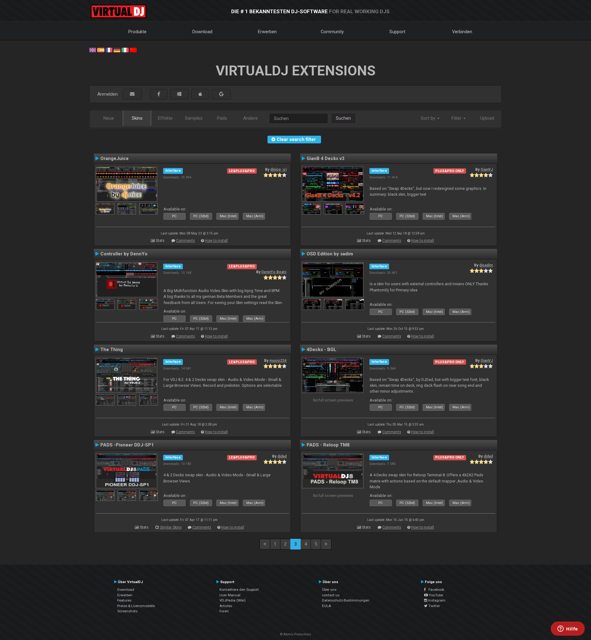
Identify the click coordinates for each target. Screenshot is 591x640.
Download (202, 31)
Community (332, 31)
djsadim (486, 265)
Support (397, 31)
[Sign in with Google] (221, 94)
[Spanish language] (100, 49)
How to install (216, 240)
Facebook (435, 589)
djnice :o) (278, 169)
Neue (108, 118)
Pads (222, 118)
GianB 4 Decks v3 (325, 158)
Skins (137, 118)
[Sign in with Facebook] (158, 94)
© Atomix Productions (295, 634)
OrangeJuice (114, 158)
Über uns (329, 589)
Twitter (434, 606)
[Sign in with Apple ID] (200, 94)
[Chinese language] (133, 49)
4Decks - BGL (321, 349)
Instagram (436, 600)
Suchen (343, 118)
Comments (185, 240)
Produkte (137, 31)
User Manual (229, 595)
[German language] (117, 49)
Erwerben (267, 31)
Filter (457, 118)
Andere (250, 118)
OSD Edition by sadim (330, 254)
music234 (278, 360)
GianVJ (486, 169)
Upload (487, 118)
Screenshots (127, 611)
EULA (326, 606)
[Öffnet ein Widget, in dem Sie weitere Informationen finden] (568, 629)
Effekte (165, 118)
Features (124, 600)
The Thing (111, 349)
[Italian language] (125, 49)
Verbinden (462, 31)
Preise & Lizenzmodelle (136, 606)
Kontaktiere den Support (239, 589)
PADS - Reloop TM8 (328, 445)
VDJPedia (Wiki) (232, 600)
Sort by (428, 118)
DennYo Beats (274, 272)
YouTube (435, 595)
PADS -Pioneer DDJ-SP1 (127, 445)
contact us (331, 595)
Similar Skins (171, 527)
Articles (225, 606)
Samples (194, 118)
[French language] (109, 49)
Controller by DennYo (123, 254)
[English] (92, 49)
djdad (282, 456)
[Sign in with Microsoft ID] (179, 94)
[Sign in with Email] (132, 94)
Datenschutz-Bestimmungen (345, 600)
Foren (224, 611)
